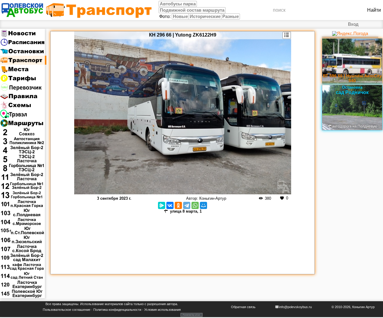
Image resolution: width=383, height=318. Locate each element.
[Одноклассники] (178, 205)
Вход (353, 24)
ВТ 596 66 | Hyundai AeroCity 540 (352, 78)
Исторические (205, 16)
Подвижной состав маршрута (192, 10)
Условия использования (162, 309)
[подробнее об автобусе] (286, 35)
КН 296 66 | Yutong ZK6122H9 (182, 34)
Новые (180, 16)
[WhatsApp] (195, 205)
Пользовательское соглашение (66, 309)
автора (172, 304)
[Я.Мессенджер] (161, 205)
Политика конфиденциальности (117, 309)
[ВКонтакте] (170, 205)
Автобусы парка (178, 3)
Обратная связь (243, 307)
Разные (230, 16)
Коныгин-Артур (212, 198)
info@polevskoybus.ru (295, 307)
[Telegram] (186, 205)
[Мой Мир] (203, 205)
